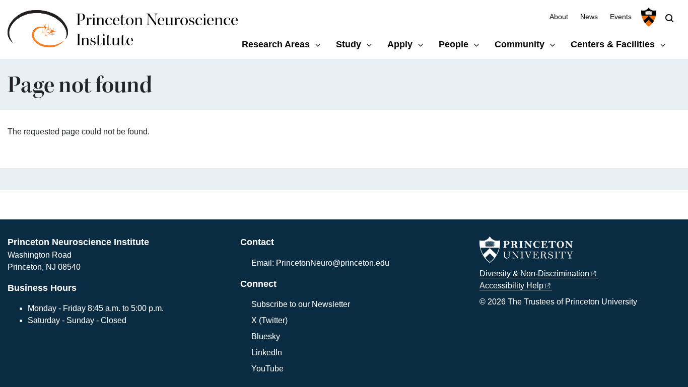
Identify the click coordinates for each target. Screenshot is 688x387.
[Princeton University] (647, 17)
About (558, 17)
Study (348, 44)
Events (621, 17)
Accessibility (511, 285)
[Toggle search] (669, 18)
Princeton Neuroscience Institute (157, 30)
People (453, 44)
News (589, 17)
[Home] (42, 34)
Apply (399, 44)
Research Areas (276, 44)
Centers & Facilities (613, 44)
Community (519, 44)
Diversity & (534, 273)
